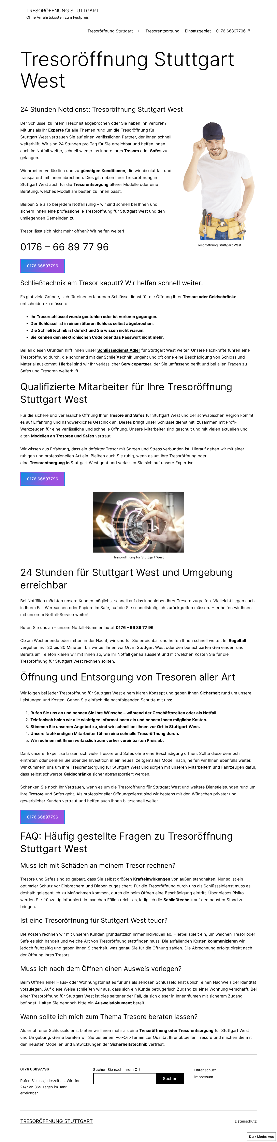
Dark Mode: (258, 1137)
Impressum (203, 1077)
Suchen (170, 1078)
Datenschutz (205, 1070)
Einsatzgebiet (198, 31)
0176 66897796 (42, 266)
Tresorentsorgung (162, 31)
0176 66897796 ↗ (233, 31)
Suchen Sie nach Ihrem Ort (117, 1069)
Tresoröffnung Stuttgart (62, 11)
